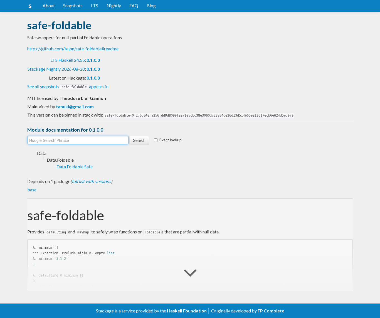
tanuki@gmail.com (75, 106)
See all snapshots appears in (67, 86)
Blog (151, 5)
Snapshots (73, 5)
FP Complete (271, 310)
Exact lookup (170, 139)
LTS (94, 5)
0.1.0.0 (93, 60)
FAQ (133, 5)
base (31, 189)
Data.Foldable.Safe (74, 166)
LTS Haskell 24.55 (67, 60)
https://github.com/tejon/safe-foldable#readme (73, 48)
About (49, 5)
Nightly (114, 5)
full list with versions (91, 181)
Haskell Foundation (187, 310)
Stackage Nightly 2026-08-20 (56, 69)
